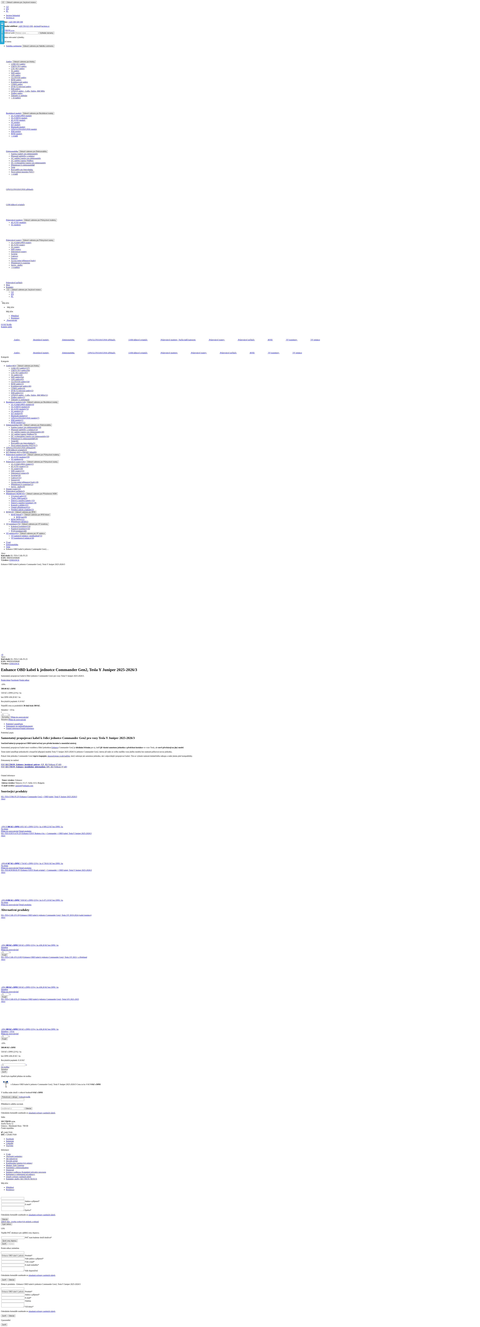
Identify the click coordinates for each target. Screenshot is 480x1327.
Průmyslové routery (14, 240)
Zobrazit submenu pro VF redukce (32, 533)
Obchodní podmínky (14, 1156)
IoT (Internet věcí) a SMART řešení (21, 452)
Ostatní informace (20, 728)
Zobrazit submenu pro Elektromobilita (33, 151)
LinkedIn (9, 1143)
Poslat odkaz (24, 680)
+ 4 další (14, 136)
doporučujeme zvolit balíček (59, 756)
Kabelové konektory (20, 526)
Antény (9, 62)
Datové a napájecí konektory (23, 503)
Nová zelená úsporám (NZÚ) (22, 172)
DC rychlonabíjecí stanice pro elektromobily (28, 163)
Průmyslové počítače (14, 283)
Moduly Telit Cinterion (15, 1165)
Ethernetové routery (19, 252)
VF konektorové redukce (22, 538)
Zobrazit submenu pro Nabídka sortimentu (38, 46)
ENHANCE (14, 560)
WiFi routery (16, 249)
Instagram (10, 1141)
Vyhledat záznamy (46, 33)
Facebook (15, 680)
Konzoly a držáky (19, 505)
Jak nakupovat (11, 1159)
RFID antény (16, 80)
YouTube (9, 1146)
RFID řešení (17, 515)
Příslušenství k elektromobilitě (23, 165)
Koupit (4, 955)
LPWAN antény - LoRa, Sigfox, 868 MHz (28, 91)
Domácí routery (13, 489)
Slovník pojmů (12, 1161)
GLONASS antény (18, 78)
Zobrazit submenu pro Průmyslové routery (38, 240)
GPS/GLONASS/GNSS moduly (24, 129)
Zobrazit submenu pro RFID (25, 512)
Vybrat (11, 1244)
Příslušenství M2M (15, 494)
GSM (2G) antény (18, 64)
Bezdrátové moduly (14, 113)
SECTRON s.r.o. (8, 30)
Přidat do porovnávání (19, 717)
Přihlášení (15, 316)
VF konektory (13, 524)
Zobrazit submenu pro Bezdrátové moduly (38, 113)
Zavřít (4, 1072)
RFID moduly (16, 134)
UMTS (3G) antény (19, 66)
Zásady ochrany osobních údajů (18, 1177)
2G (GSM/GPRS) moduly (21, 116)
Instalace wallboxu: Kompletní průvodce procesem (26, 1172)
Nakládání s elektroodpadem (17, 1168)
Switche (14, 254)
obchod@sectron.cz (41, 26)
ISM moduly (16, 131)
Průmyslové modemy (14, 220)
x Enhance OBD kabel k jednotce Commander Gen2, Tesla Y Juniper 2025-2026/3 (50, 1084)
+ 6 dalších (15, 267)
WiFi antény (16, 73)
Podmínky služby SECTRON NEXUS (21, 1179)
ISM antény (15, 89)
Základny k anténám (19, 96)
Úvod (8, 542)
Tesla (13, 167)
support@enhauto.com (24, 786)
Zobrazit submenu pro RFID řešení (37, 515)
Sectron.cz (10, 18)
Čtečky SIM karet (19, 498)
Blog (8, 285)
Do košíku (5, 717)
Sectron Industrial (13, 15)
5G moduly (15, 122)
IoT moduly (15, 125)
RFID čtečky (17, 519)
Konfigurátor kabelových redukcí (19, 1163)
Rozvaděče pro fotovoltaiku (22, 170)
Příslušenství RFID (19, 522)
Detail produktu (25, 831)
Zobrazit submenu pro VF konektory (35, 524)
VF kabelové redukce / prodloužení (26, 536)
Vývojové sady (18, 496)
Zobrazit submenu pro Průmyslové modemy (40, 220)
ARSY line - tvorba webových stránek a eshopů (20, 1222)
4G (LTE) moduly (18, 120)
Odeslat (28, 1108)
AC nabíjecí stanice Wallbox (22, 161)
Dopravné (10, 1170)
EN (7, 9)
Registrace (15, 318)
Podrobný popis (14, 724)
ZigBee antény (17, 93)
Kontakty (9, 287)
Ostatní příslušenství (20, 507)
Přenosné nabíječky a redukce (22, 156)
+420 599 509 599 (15, 22)
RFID (10, 512)
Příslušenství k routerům (20, 263)
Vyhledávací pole (8, 33)
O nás (8, 1154)
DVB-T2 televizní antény (21, 87)
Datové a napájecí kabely (23, 501)
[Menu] (2, 301)
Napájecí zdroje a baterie (22, 510)
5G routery (15, 247)
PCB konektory (19, 531)
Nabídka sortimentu (14, 46)
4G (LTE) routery (18, 245)
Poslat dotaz (5, 680)
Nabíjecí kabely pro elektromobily (24, 154)
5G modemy (16, 225)
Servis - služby (17, 265)
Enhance (55, 747)
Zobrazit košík (24, 1097)
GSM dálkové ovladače (15, 205)
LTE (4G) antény (18, 69)
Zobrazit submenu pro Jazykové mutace (21, 2)
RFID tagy (21, 517)
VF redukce (12, 533)
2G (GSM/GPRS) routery (21, 243)
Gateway (14, 256)
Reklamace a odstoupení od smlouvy (20, 1174)
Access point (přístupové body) (23, 261)
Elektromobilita (12, 151)
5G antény (15, 71)
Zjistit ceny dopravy (9, 1241)
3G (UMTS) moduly (19, 118)
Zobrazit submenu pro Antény (24, 62)
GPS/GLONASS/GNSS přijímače (19, 189)
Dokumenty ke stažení (19, 726)
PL (7, 11)
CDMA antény (17, 84)
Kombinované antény (19, 82)
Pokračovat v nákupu (9, 1097)
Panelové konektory (20, 529)
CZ (3, 2)
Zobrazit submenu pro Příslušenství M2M (42, 494)
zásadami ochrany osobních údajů (41, 1113)
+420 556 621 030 (25, 26)
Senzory (14, 258)
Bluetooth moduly (18, 127)
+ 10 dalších (16, 98)
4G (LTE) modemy (18, 222)
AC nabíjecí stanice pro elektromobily (26, 158)
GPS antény (15, 75)
